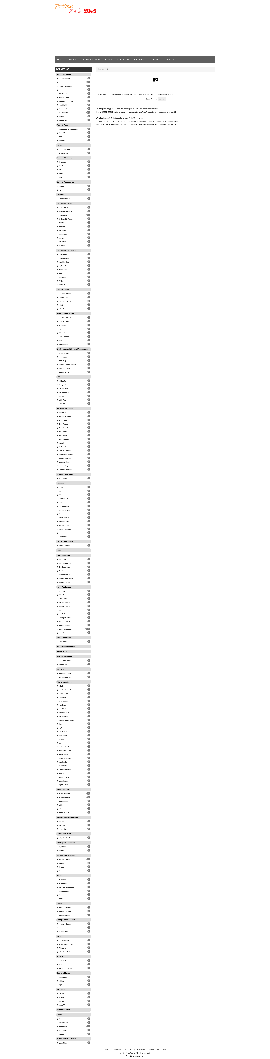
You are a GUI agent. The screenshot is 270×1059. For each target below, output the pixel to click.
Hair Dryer (62, 559)
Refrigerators (63, 931)
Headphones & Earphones (68, 129)
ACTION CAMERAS (65, 293)
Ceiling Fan (62, 381)
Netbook (61, 867)
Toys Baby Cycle (64, 673)
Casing (61, 186)
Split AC (61, 116)
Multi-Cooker (63, 754)
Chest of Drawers (64, 506)
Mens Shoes (63, 435)
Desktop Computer (65, 211)
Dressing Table (63, 521)
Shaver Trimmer (64, 574)
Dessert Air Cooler (65, 86)
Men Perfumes (63, 571)
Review (154, 59)
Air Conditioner (64, 78)
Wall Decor (62, 642)
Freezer (61, 928)
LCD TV (61, 997)
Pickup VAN (62, 1030)
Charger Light (63, 321)
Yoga (60, 985)
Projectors (62, 242)
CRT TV (61, 993)
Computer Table (64, 510)
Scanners (61, 245)
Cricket (61, 981)
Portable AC (62, 105)
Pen (59, 169)
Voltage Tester (63, 372)
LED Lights (62, 333)
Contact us (168, 59)
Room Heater (63, 112)
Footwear (62, 412)
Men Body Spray (64, 567)
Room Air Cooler (64, 109)
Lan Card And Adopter (66, 887)
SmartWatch (63, 664)
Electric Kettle (63, 712)
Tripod (60, 190)
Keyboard (62, 266)
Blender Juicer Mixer (66, 690)
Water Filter (62, 1043)
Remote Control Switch (67, 364)
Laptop (61, 863)
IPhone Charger (64, 199)
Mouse (60, 273)
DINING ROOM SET (65, 518)
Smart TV (61, 1005)
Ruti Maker (62, 766)
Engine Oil (62, 847)
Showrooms (140, 59)
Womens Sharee (64, 462)
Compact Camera (64, 301)
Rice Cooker (63, 762)
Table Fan (62, 400)
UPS (60, 340)
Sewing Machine (64, 618)
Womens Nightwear (65, 454)
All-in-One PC (63, 207)
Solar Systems (63, 337)
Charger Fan (63, 385)
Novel (60, 166)
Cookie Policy (161, 1050)
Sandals (61, 443)
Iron (59, 610)
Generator (62, 325)
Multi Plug (62, 361)
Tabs (60, 809)
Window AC (62, 120)
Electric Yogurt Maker (66, 720)
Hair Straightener (64, 563)
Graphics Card (63, 262)
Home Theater (63, 133)
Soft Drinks (62, 478)
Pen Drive (62, 230)
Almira (60, 487)
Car (59, 1019)
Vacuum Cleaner (64, 621)
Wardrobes (62, 537)
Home (60, 59)
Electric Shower (64, 602)
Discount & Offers (91, 59)
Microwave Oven (64, 750)
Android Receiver (64, 318)
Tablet (60, 805)
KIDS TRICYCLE (64, 149)
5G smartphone (64, 797)
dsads (60, 90)
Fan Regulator (63, 392)
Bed (59, 491)
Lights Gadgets (64, 545)
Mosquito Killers (64, 907)
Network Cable (63, 891)
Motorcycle (62, 1026)
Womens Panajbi (64, 458)
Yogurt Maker (63, 785)
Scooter (61, 1034)
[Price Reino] (80, 8)
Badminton (62, 977)
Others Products (64, 911)
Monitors (61, 226)
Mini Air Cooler (63, 97)
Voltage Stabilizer (64, 625)
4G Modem (62, 883)
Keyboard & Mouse (65, 219)
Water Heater (63, 781)
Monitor (61, 223)
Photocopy (62, 234)
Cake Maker (62, 595)
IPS (59, 329)
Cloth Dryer (62, 599)
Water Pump (63, 344)
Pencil (60, 173)
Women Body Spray (65, 578)
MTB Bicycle (63, 153)
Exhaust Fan (63, 388)
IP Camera (62, 948)
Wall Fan (61, 404)
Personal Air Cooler (65, 101)
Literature (62, 162)
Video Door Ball (64, 952)
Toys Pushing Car (65, 677)
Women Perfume (64, 582)
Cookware (62, 697)
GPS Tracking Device (66, 944)
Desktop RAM (63, 258)
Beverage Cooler (64, 924)
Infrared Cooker (64, 606)
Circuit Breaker (63, 353)
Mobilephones (63, 801)
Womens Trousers (65, 469)
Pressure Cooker (64, 758)
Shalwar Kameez (64, 447)
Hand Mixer (62, 735)
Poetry (60, 177)
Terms (125, 1050)
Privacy (132, 1050)
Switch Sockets (64, 368)
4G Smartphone (64, 793)
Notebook (62, 871)
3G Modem (62, 880)
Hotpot (61, 739)
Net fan (61, 396)
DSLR (60, 305)
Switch (61, 899)
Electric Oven (63, 716)
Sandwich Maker (64, 769)
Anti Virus (62, 961)
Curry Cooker (63, 701)
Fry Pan (61, 728)
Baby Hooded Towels (66, 838)
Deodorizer (62, 357)
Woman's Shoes (64, 450)
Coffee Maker (63, 693)
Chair (60, 502)
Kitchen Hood (63, 747)
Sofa (60, 533)
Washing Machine (65, 629)
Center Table (63, 499)
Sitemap (151, 1050)
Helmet (61, 850)
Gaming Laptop (64, 859)
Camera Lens (63, 297)
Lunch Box (62, 614)
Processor (62, 277)
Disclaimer (141, 1050)
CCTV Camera (63, 940)
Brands (108, 59)
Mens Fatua (62, 420)
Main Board (62, 269)
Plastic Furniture (64, 529)
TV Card (61, 281)
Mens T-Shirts (63, 439)
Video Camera (63, 309)
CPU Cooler (62, 254)
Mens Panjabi (63, 424)
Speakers (61, 140)
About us (72, 59)
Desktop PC (62, 215)
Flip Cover (62, 825)
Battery (61, 821)
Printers (61, 238)
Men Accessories (64, 416)
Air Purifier (62, 82)
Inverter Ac (62, 94)
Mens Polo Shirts (64, 428)
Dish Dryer (62, 705)
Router (61, 895)
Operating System (65, 968)
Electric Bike (63, 1023)
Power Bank (62, 829)
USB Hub (61, 285)
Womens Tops (63, 466)
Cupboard (62, 514)
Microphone (62, 137)
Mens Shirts (62, 431)
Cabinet (61, 495)
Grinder (61, 686)
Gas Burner (62, 731)
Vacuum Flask (63, 777)
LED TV (61, 1001)
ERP (60, 964)
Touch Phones (63, 812)
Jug (59, 743)
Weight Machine (64, 915)
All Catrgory (123, 59)
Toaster (61, 773)
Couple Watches (64, 661)
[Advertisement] (135, 35)
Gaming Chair (63, 525)
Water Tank (62, 633)
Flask (60, 724)
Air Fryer (61, 591)
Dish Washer (63, 709)
